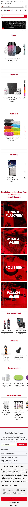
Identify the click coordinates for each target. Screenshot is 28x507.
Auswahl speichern (14, 502)
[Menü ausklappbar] (1, 10)
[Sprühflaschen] (14, 213)
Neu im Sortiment (14, 313)
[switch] (4, 490)
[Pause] (13, 23)
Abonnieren (22, 444)
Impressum (14, 485)
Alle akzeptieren (14, 498)
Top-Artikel (14, 341)
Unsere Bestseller (14, 395)
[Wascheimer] (14, 294)
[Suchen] (25, 16)
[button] (20, 10)
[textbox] (12, 6)
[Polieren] (14, 267)
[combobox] (12, 7)
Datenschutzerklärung (8, 437)
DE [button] (16, 10)
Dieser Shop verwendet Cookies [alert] (14, 466)
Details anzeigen (14, 505)
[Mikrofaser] (14, 240)
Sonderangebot (14, 368)
